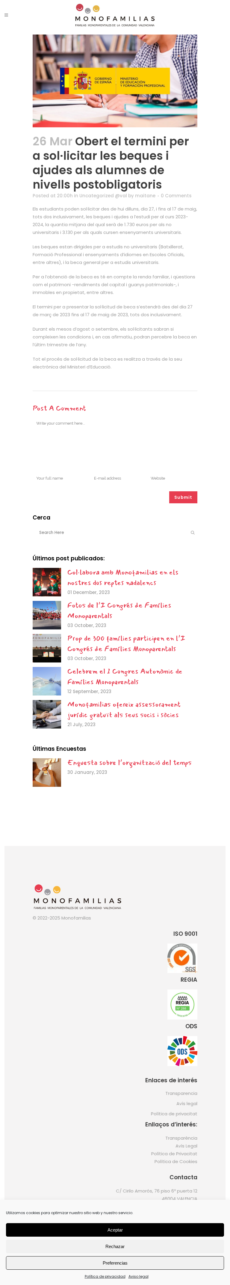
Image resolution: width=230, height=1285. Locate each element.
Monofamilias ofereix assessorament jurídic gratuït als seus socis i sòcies (124, 709)
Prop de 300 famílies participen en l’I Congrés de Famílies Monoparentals (126, 643)
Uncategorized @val (103, 195)
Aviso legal (138, 1276)
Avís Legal (186, 1146)
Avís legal (186, 1103)
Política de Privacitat (174, 1153)
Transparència (181, 1138)
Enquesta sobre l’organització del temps (129, 762)
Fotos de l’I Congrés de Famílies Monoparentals (119, 610)
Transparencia (181, 1093)
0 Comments (176, 195)
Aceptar (115, 1229)
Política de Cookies (176, 1161)
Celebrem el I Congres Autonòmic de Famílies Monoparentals (124, 676)
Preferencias (115, 1262)
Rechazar (115, 1246)
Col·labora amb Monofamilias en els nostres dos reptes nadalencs (122, 577)
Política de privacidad (105, 1276)
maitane (145, 195)
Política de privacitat (174, 1114)
